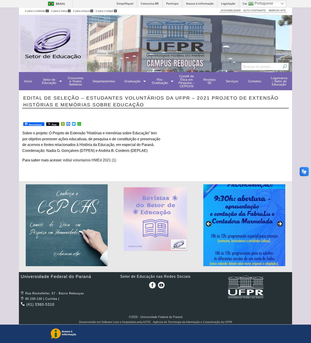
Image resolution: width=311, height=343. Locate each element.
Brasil (60, 4)
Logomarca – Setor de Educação (279, 81)
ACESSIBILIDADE (231, 10)
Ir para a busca (83, 11)
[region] (67, 225)
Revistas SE (209, 81)
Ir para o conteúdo (36, 11)
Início (28, 81)
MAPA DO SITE (277, 10)
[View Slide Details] (67, 225)
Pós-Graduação (160, 81)
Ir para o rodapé (106, 11)
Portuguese (263, 3)
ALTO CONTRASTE (254, 10)
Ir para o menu (60, 11)
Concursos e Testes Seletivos (75, 81)
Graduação (132, 81)
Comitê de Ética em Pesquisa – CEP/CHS (186, 81)
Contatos (254, 81)
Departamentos (104, 81)
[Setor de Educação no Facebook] (151, 287)
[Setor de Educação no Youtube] (161, 287)
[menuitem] (28, 81)
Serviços (232, 81)
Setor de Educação (49, 81)
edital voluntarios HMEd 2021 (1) (89, 160)
